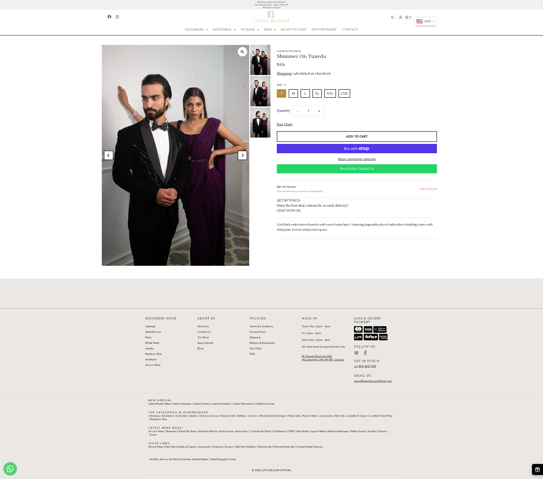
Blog (200, 348)
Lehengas (154, 416)
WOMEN (248, 30)
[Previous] (108, 155)
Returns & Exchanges (262, 343)
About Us (203, 326)
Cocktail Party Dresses (309, 446)
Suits (194, 431)
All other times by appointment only (323, 346)
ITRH (291, 431)
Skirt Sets (339, 416)
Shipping (284, 73)
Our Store (203, 337)
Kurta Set (184, 431)
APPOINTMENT (324, 30)
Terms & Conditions (261, 326)
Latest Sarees (202, 403)
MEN (268, 30)
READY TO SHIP (294, 30)
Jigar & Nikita (318, 431)
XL (317, 94)
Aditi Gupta (226, 431)
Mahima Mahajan (338, 431)
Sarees (193, 416)
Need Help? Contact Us (357, 169)
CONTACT (350, 30)
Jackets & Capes (357, 416)
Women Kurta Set (284, 446)
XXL (330, 94)
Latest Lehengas (182, 403)
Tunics (253, 416)
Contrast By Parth (260, 431)
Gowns (229, 446)
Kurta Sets (182, 416)
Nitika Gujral (358, 431)
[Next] (242, 155)
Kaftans (242, 416)
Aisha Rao (241, 431)
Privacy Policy (258, 332)
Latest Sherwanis (243, 403)
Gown (215, 416)
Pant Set (170, 446)
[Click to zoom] (242, 51)
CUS (344, 94)
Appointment (205, 343)
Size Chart (284, 124)
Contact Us (204, 332)
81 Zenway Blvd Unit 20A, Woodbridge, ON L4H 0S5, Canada (323, 358)
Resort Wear (310, 416)
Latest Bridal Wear (159, 403)
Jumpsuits (326, 416)
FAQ (252, 354)
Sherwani (171, 431)
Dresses (204, 416)
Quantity (283, 111)
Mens (148, 337)
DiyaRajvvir (279, 431)
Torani (153, 434)
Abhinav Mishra (208, 431)
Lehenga (150, 326)
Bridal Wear (152, 343)
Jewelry (149, 348)
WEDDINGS (222, 30)
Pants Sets (294, 416)
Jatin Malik (302, 431)
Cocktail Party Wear (381, 416)
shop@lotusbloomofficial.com (373, 381)
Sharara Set (265, 446)
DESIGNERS (194, 30)
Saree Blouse (153, 332)
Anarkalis (151, 359)
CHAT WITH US (428, 189)
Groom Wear (153, 365)
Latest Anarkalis (221, 403)
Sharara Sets (228, 416)
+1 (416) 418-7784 (365, 366)
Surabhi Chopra (376, 431)
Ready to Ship (153, 354)
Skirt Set (240, 446)
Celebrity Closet (264, 403)
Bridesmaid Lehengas (273, 416)
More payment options (357, 159)
